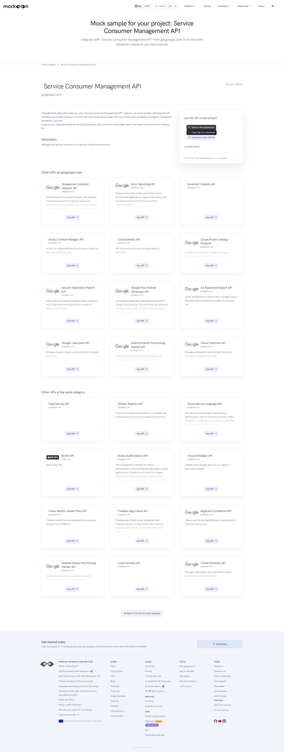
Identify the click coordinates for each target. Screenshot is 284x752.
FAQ (112, 676)
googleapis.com (51, 94)
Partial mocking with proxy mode (76, 681)
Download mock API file (203, 137)
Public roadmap (222, 676)
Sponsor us (220, 671)
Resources (243, 6)
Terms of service (222, 705)
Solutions (223, 6)
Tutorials (115, 691)
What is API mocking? (70, 704)
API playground (187, 666)
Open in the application (203, 127)
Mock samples (48, 64)
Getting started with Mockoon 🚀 (76, 671)
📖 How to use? (192, 146)
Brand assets (220, 691)
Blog (112, 681)
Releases (114, 686)
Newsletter (219, 686)
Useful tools (185, 686)
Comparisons (117, 711)
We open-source (154, 691)
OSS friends (220, 696)
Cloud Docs (116, 671)
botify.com (66, 459)
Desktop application (155, 716)
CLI (147, 729)
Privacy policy (221, 710)
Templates (184, 676)
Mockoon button (207, 158)
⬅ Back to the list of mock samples (142, 613)
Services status (155, 686)
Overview (150, 666)
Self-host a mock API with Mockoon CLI (79, 676)
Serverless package (155, 735)
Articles (114, 706)
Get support (220, 681)
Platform (189, 6)
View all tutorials (67, 714)
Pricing (207, 6)
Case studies (116, 715)
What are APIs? (66, 699)
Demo (261, 6)
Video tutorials (118, 696)
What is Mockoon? (68, 666)
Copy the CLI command (203, 132)
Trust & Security (153, 676)
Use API (71, 217)
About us (218, 666)
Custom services (153, 706)
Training (114, 701)
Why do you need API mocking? (75, 709)
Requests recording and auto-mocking (78, 686)
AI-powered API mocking (158, 681)
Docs (113, 666)
